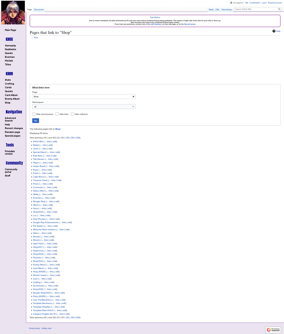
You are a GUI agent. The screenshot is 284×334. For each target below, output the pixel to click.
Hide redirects (81, 114)
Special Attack (39, 152)
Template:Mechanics (42, 303)
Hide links (63, 114)
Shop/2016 (38, 212)
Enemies (37, 198)
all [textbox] (35, 106)
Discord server (189, 24)
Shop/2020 (38, 289)
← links (47, 141)
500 (78, 137)
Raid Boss (37, 156)
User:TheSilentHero (42, 300)
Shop (36, 37)
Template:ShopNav (42, 307)
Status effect (39, 191)
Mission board (39, 275)
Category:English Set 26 (44, 314)
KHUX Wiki (38, 141)
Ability (35, 194)
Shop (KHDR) (39, 271)
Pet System (38, 226)
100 (67, 137)
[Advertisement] (155, 61)
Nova (35, 208)
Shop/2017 (38, 247)
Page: (35, 92)
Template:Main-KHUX (43, 310)
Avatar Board (39, 166)
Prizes (36, 184)
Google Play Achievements (45, 222)
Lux (34, 215)
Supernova (38, 250)
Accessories (38, 285)
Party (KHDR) (39, 296)
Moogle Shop (39, 201)
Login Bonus (39, 177)
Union (35, 148)
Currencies (38, 187)
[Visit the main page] (13, 12)
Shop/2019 (38, 261)
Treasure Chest (40, 180)
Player (36, 162)
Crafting (36, 282)
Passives (37, 257)
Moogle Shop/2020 (42, 293)
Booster (36, 236)
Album (36, 205)
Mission (36, 240)
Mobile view (46, 328)
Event (35, 173)
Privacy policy (34, 328)
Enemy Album (39, 264)
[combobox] (84, 96)
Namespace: (38, 102)
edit (54, 141)
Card (35, 279)
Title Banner (38, 159)
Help (278, 31)
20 (58, 137)
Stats (35, 233)
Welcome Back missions (44, 229)
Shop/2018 (38, 254)
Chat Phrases (39, 219)
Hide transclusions (44, 114)
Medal (36, 145)
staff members (156, 24)
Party (35, 170)
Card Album (38, 268)
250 (72, 137)
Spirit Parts (38, 243)
